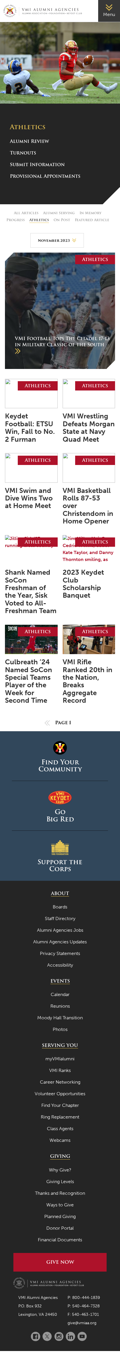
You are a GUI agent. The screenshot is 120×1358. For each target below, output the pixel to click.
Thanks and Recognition (60, 1193)
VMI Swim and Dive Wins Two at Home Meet (29, 498)
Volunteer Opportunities (60, 1093)
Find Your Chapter (60, 1105)
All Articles (26, 213)
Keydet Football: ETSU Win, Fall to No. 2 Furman (30, 427)
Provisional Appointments (45, 176)
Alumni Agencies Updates (60, 942)
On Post (62, 220)
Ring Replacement (60, 1117)
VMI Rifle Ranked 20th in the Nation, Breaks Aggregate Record (87, 681)
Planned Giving (60, 1216)
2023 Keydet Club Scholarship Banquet (83, 584)
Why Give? (60, 1170)
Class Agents (60, 1128)
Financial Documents (60, 1239)
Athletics (39, 220)
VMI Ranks (60, 1070)
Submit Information (37, 164)
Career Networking (60, 1082)
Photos (60, 1029)
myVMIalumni (60, 1058)
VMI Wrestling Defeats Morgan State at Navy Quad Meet (89, 427)
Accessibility (60, 965)
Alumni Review (29, 141)
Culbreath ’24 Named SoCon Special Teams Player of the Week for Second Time (28, 681)
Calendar (60, 994)
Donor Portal (60, 1228)
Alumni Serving (59, 213)
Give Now (60, 1262)
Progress (15, 220)
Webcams (60, 1140)
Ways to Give (60, 1205)
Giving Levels (60, 1181)
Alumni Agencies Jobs (60, 930)
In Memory (90, 213)
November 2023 (54, 240)
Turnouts (23, 153)
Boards (60, 907)
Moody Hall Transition (60, 1017)
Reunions (60, 1006)
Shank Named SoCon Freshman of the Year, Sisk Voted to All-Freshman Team (31, 592)
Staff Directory (60, 918)
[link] (109, 11)
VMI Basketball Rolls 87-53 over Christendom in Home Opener (88, 506)
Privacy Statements (60, 953)
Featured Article (92, 220)
